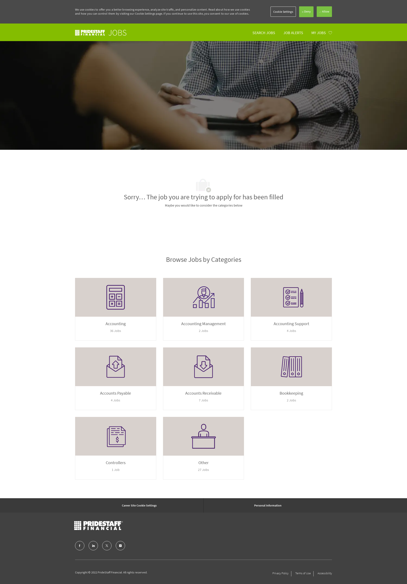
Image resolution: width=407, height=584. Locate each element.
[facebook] (79, 545)
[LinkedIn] (93, 545)
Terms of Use (303, 573)
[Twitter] (107, 545)
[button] (283, 12)
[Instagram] (120, 545)
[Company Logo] (98, 525)
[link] (100, 33)
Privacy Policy (280, 573)
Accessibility (325, 573)
